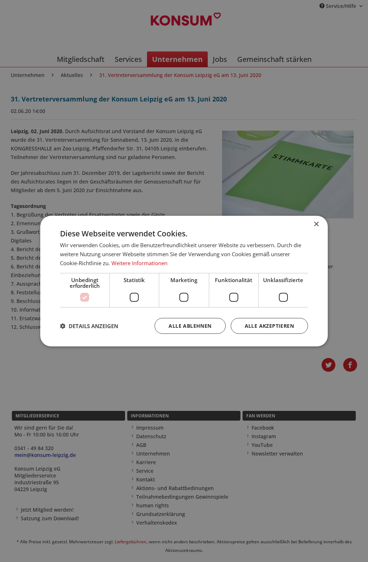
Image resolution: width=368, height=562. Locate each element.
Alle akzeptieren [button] (269, 325)
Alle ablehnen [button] (190, 325)
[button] (89, 326)
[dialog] (184, 281)
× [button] (316, 224)
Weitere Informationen (139, 263)
